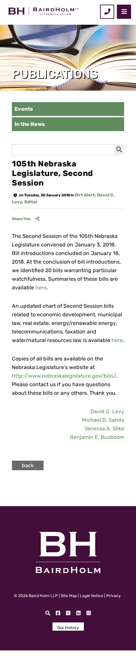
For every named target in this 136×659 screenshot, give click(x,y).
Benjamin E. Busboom (97, 437)
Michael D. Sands (103, 420)
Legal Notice (91, 595)
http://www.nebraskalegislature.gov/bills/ (64, 376)
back (28, 465)
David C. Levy (107, 411)
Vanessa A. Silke (104, 428)
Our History (68, 627)
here (41, 287)
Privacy (113, 595)
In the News (30, 124)
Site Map (69, 595)
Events (24, 109)
